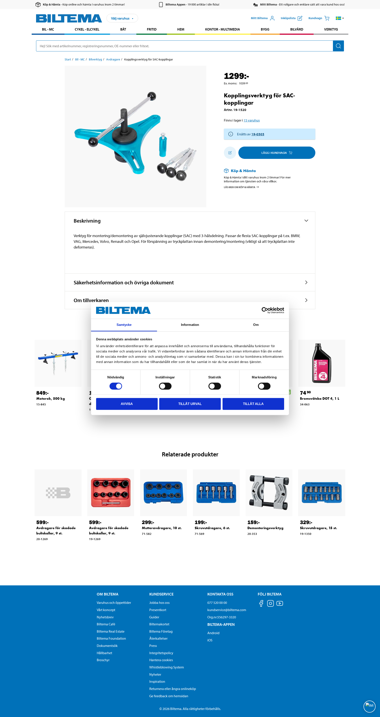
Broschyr (103, 660)
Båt (123, 29)
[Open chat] (369, 706)
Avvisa (127, 404)
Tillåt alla (253, 404)
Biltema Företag (161, 631)
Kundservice (161, 594)
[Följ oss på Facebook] (261, 604)
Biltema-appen (221, 624)
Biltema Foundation (111, 638)
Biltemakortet (159, 624)
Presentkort (157, 610)
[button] (340, 18)
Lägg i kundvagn (274, 153)
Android (213, 633)
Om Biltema (107, 594)
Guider (154, 617)
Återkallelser (158, 638)
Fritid (152, 29)
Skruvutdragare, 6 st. (212, 528)
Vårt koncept (106, 610)
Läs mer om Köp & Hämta (239, 187)
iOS (209, 640)
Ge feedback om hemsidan (168, 696)
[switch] (165, 386)
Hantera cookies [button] (161, 660)
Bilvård (296, 29)
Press (153, 645)
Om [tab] (256, 325)
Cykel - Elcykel (87, 29)
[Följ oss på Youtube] (279, 605)
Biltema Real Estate (110, 631)
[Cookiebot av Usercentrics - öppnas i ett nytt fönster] (265, 310)
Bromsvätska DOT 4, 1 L (319, 398)
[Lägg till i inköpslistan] (230, 153)
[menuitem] (48, 30)
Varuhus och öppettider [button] (114, 602)
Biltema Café (106, 624)
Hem (180, 29)
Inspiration (157, 681)
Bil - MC (48, 29)
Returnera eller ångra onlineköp (172, 688)
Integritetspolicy (161, 653)
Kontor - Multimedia (222, 29)
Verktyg (331, 29)
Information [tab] (190, 325)
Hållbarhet (104, 653)
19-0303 (257, 134)
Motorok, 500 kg (50, 398)
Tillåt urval (190, 404)
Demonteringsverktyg (265, 528)
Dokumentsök (107, 645)
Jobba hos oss (159, 602)
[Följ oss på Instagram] (270, 604)
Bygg (265, 29)
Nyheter (155, 674)
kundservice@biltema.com (226, 610)
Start (68, 59)
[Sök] (338, 45)
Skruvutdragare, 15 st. (318, 528)
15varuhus (252, 120)
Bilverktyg (95, 59)
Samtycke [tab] (124, 325)
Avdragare (113, 59)
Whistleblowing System (166, 667)
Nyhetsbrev (105, 617)
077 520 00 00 (217, 602)
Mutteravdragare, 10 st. (162, 528)
